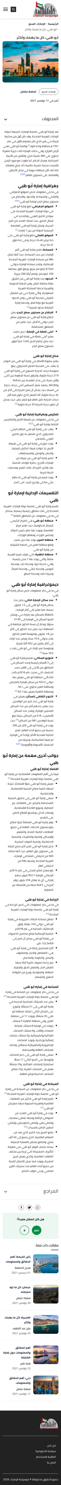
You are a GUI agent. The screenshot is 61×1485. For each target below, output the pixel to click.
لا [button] (24, 1230)
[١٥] (25, 1127)
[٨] (41, 652)
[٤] (18, 201)
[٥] (16, 403)
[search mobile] (13, 9)
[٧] (29, 423)
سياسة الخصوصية (46, 1451)
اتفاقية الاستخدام (46, 1457)
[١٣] (5, 996)
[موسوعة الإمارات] (45, 9)
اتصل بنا (51, 1462)
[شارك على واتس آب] (37, 1207)
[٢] (24, 174)
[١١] (9, 778)
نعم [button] (36, 1230)
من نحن (51, 1445)
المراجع (50, 1191)
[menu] (5, 9)
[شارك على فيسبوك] (21, 1207)
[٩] (16, 691)
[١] (29, 145)
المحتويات (50, 118)
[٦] (32, 423)
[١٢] (47, 913)
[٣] (21, 174)
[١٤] (42, 1107)
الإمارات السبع (49, 91)
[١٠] (19, 744)
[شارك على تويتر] (29, 1207)
